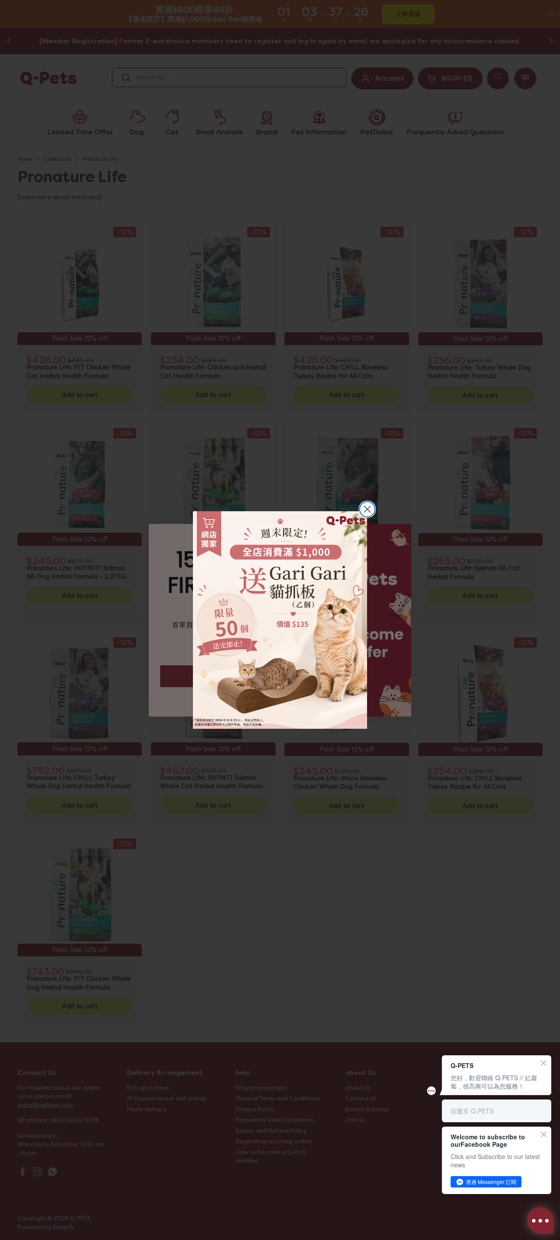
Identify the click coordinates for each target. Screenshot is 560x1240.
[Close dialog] (367, 509)
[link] (280, 620)
